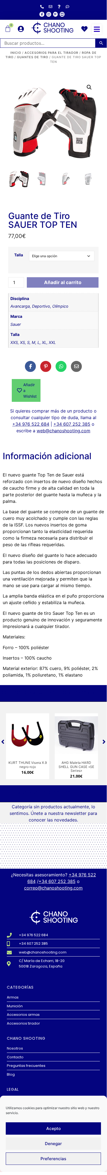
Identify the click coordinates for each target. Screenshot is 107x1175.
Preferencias (53, 1158)
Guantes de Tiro (32, 57)
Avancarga (20, 306)
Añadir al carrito (62, 282)
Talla (18, 255)
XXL (52, 342)
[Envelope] (50, 6)
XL (44, 342)
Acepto (53, 1128)
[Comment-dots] (67, 6)
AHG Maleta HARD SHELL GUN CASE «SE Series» (76, 767)
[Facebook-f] (41, 14)
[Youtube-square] (62, 14)
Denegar (53, 1143)
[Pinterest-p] (55, 14)
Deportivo (41, 306)
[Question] (59, 6)
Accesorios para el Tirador (51, 53)
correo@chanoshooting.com (53, 888)
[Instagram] (48, 14)
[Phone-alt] (42, 6)
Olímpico (60, 306)
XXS (14, 342)
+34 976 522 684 (30, 424)
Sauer (15, 324)
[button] (97, 29)
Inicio (15, 53)
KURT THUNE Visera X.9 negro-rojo (27, 765)
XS (22, 342)
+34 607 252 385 (71, 424)
